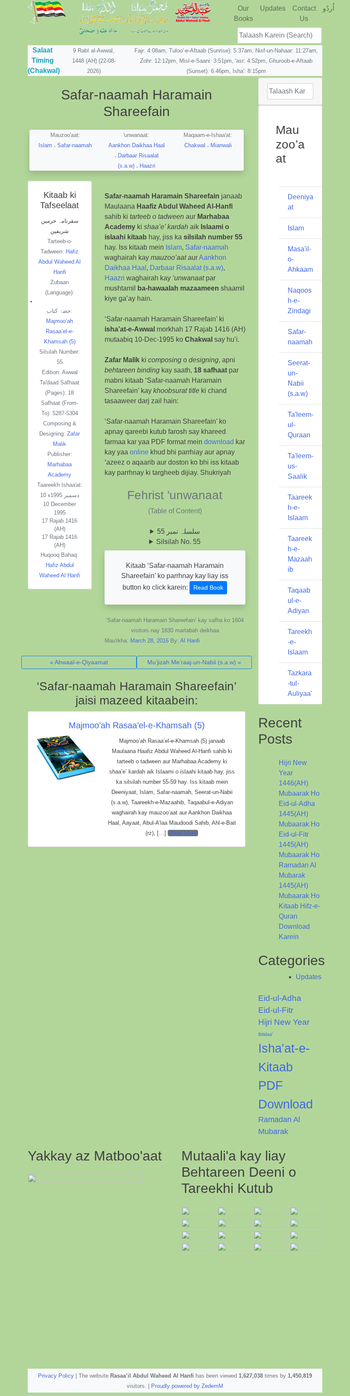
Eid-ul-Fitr (275, 1010)
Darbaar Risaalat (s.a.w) (186, 267)
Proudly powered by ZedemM (187, 1386)
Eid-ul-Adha (279, 998)
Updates (273, 8)
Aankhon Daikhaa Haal (136, 145)
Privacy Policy (56, 1376)
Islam (45, 145)
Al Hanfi (190, 640)
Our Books (243, 13)
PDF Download (285, 1094)
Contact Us (304, 13)
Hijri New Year (283, 1022)
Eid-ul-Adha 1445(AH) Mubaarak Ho (299, 814)
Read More (182, 833)
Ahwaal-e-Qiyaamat (81, 662)
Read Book (208, 587)
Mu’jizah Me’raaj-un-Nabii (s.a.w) (191, 662)
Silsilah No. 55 (178, 541)
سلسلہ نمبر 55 (178, 531)
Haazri (147, 166)
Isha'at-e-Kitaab (284, 1057)
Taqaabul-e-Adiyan (299, 600)
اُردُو (328, 8)
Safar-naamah (74, 145)
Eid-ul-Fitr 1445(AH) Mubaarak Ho (299, 844)
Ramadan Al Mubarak (279, 1125)
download (219, 441)
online (139, 452)
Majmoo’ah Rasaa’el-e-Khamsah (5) (137, 725)
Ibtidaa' (265, 1034)
